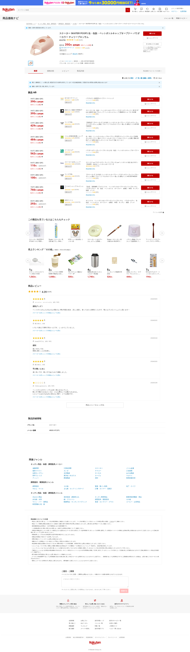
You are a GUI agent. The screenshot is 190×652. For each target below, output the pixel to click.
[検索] (128, 10)
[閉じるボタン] (163, 28)
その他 (75, 23)
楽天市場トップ (31, 23)
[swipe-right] (162, 233)
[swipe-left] (28, 233)
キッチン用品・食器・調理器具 (47, 23)
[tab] (35, 71)
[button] (141, 10)
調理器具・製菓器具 (64, 23)
